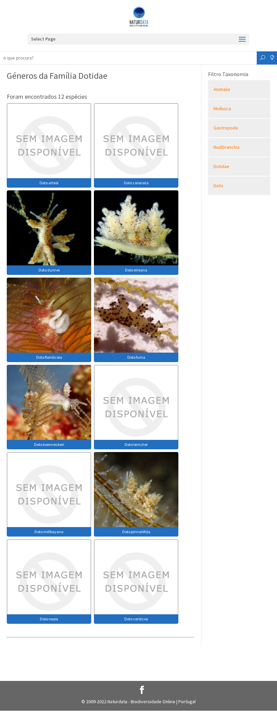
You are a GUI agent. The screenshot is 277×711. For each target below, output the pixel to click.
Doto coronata (136, 182)
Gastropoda (225, 128)
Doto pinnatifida (136, 531)
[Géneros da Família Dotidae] (49, 145)
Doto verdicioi (136, 618)
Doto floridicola (49, 357)
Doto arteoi (49, 182)
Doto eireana (136, 269)
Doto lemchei (136, 444)
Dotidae (221, 166)
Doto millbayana (49, 531)
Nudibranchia (226, 147)
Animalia (221, 89)
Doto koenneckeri (49, 444)
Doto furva (136, 357)
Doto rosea (49, 618)
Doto (218, 186)
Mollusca (222, 108)
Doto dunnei (49, 269)
